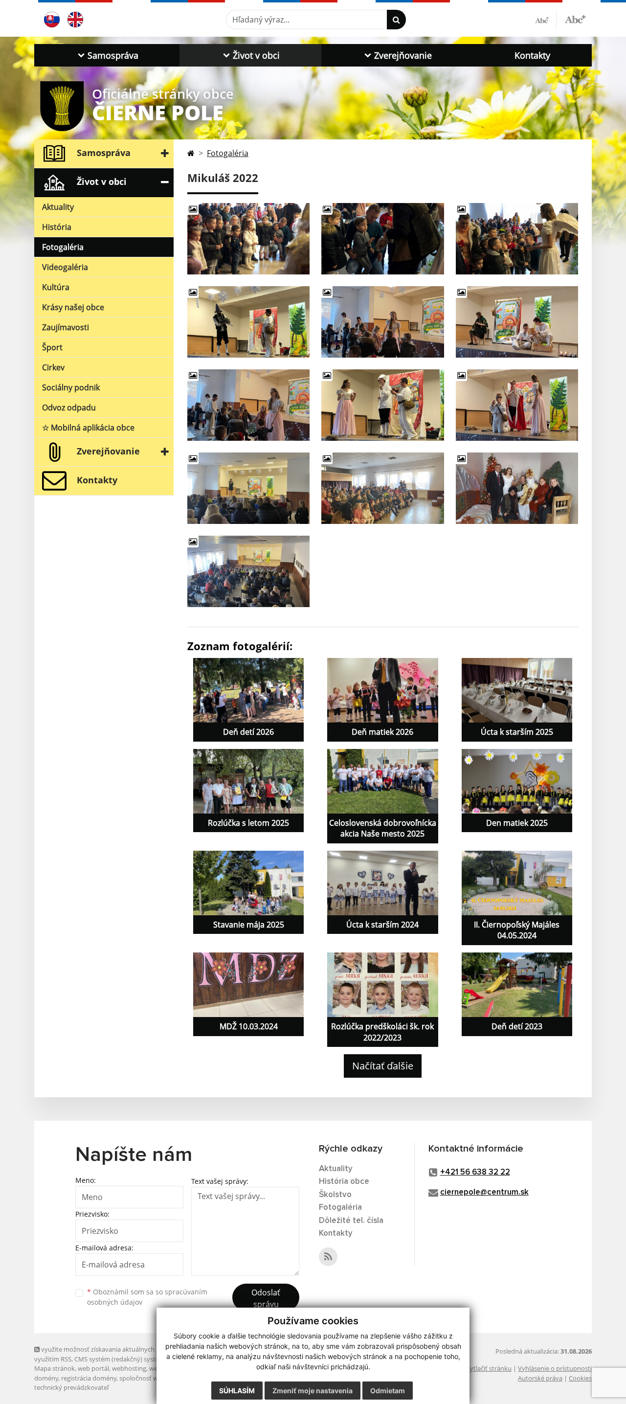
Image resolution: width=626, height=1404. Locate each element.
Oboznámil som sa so (147, 1297)
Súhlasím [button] (237, 1390)
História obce (344, 1182)
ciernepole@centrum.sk (484, 1192)
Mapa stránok (54, 1368)
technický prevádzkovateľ (71, 1387)
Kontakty (532, 55)
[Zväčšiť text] (575, 18)
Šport (52, 347)
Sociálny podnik (71, 387)
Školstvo (335, 1195)
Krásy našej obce (73, 307)
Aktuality (58, 207)
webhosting (129, 1368)
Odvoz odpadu (69, 407)
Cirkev (53, 367)
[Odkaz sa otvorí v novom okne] (328, 1256)
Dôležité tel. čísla (351, 1221)
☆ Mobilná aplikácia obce (88, 427)
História (56, 227)
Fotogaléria (63, 247)
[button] (106, 55)
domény (46, 1378)
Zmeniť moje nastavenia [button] (312, 1390)
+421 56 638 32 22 (475, 1172)
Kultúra (55, 287)
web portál (93, 1368)
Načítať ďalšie (382, 1065)
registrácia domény (88, 1378)
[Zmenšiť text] (546, 19)
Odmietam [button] (387, 1390)
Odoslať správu (265, 1298)
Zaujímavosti (65, 327)
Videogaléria (65, 267)
